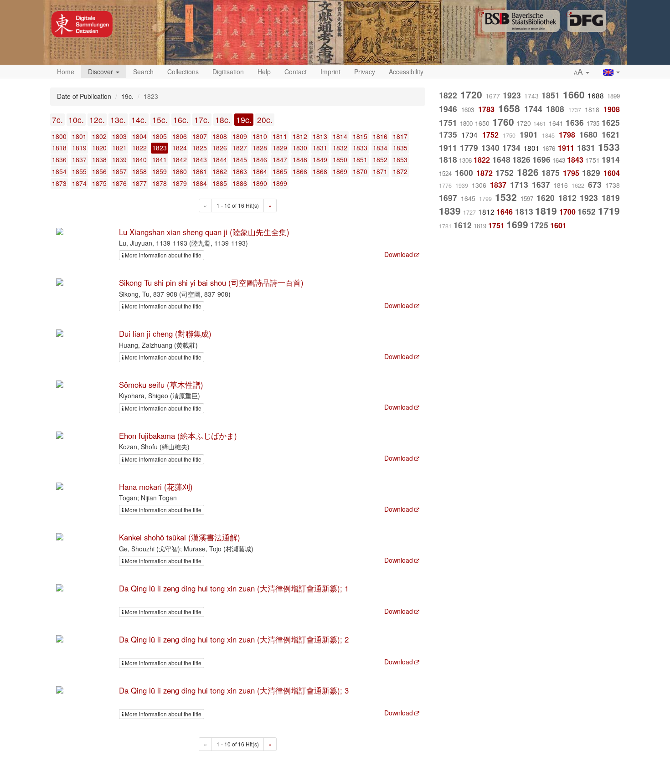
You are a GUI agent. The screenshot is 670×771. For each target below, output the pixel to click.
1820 (99, 147)
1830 (300, 147)
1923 (512, 95)
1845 (239, 159)
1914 (611, 159)
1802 (99, 136)
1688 (596, 95)
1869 (340, 171)
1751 (448, 122)
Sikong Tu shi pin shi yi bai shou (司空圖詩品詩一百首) (211, 282)
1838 (99, 159)
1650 (482, 123)
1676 (548, 148)
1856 (99, 171)
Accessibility (406, 71)
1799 (485, 199)
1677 (492, 95)
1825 (199, 147)
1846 (260, 159)
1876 (119, 183)
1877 (139, 183)
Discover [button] (101, 71)
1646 (504, 211)
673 (595, 184)
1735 (593, 123)
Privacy (364, 71)
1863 (239, 171)
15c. (160, 119)
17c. (202, 119)
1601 (558, 225)
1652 (586, 211)
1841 (159, 159)
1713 (519, 184)
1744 (533, 108)
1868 (320, 171)
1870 (360, 171)
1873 (59, 183)
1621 (611, 134)
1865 (280, 171)
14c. (139, 119)
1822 (139, 147)
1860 (179, 171)
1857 (119, 171)
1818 (59, 147)
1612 (463, 225)
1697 (448, 197)
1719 (609, 210)
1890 (260, 183)
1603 (467, 109)
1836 (59, 159)
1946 (448, 108)
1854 (59, 171)
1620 (545, 197)
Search (143, 71)
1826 (219, 147)
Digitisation (228, 71)
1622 (578, 185)
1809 (239, 136)
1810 (260, 136)
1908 (611, 109)
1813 (320, 136)
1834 (380, 147)
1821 (119, 147)
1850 (340, 159)
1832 (340, 147)
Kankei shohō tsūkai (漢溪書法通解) (179, 537)
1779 (469, 147)
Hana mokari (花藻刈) (156, 486)
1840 (139, 159)
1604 (611, 173)
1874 (79, 183)
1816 (380, 136)
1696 (541, 159)
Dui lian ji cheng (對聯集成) (165, 333)
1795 (571, 173)
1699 (517, 224)
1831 (320, 147)
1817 (400, 136)
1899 (280, 183)
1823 (159, 147)
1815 (360, 136)
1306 (465, 160)
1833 (360, 147)
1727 (469, 212)
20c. (265, 119)
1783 (486, 109)
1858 (139, 171)
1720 (471, 94)
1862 (219, 171)
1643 (558, 160)
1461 (539, 123)
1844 (219, 159)
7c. (57, 119)
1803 (119, 136)
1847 (280, 159)
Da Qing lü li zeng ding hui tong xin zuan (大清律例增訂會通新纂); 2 (234, 639)
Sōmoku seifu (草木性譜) (161, 384)
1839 (119, 159)
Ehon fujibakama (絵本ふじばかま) (178, 435)
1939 (461, 185)
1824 (179, 147)
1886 (239, 183)
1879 (179, 183)
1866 (300, 171)
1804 (139, 136)
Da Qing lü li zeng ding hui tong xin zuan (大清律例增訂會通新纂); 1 (234, 588)
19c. (244, 119)
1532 (506, 197)
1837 (79, 159)
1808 (219, 136)
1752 (490, 134)
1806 (179, 136)
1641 (556, 123)
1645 (468, 198)
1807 (199, 136)
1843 (199, 159)
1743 (531, 95)
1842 (179, 159)
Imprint (330, 71)
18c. (223, 119)
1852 (380, 159)
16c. (181, 119)
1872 (400, 171)
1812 (300, 136)
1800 (59, 136)
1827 (239, 147)
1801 (79, 136)
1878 (159, 183)
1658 (509, 108)
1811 (280, 136)
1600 (464, 172)
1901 (529, 134)
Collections (183, 71)
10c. (76, 119)
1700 (567, 211)
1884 (199, 183)
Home (65, 71)
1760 (503, 121)
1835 (400, 147)
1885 (219, 183)
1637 (541, 184)
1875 (99, 183)
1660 (574, 94)
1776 (445, 185)
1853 (400, 159)
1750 (509, 135)
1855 (79, 171)
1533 (609, 147)
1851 (360, 159)
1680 (588, 134)
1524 (445, 173)
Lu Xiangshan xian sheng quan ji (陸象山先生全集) (204, 231)
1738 (612, 185)
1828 (260, 147)
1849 (320, 159)
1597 (527, 198)
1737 (574, 110)
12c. (97, 119)
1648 (501, 159)
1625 (611, 122)
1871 (380, 171)
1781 (445, 226)
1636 (575, 122)
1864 (260, 171)
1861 (199, 171)
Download (398, 254)
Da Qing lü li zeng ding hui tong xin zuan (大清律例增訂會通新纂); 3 (234, 690)
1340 (490, 147)
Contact (295, 71)
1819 (79, 147)
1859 (159, 171)
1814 (340, 136)
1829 (280, 147)
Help (264, 71)
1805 (159, 136)
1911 (448, 147)
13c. (118, 119)
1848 (300, 159)
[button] (581, 72)
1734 (469, 134)
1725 (539, 225)
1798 (567, 134)
